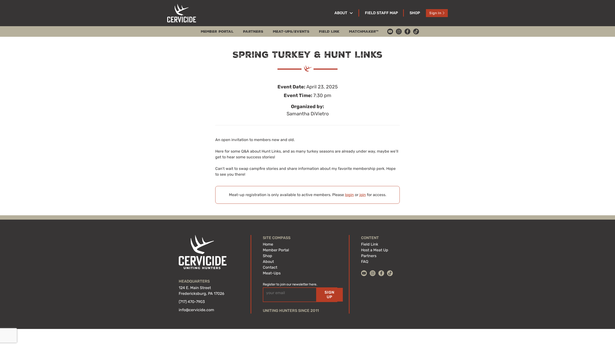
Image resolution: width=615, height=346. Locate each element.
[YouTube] (390, 31)
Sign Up (329, 294)
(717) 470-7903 (192, 301)
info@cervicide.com (196, 310)
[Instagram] (399, 31)
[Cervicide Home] (181, 13)
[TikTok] (416, 31)
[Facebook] (407, 31)
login (349, 194)
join (362, 194)
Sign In (435, 13)
